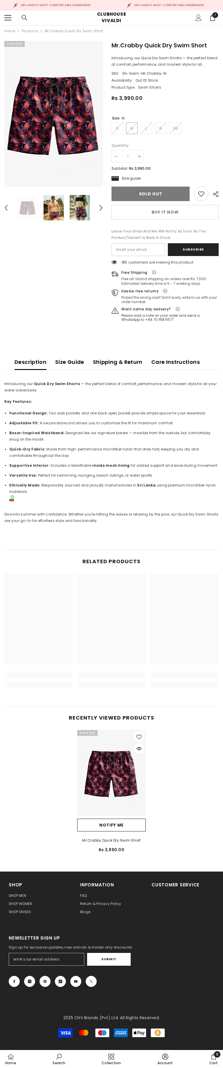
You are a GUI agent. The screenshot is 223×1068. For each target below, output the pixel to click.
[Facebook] (14, 981)
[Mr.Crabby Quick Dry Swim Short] (111, 773)
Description (30, 362)
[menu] (7, 17)
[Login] (198, 18)
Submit (108, 959)
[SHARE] (213, 194)
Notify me (111, 825)
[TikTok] (60, 981)
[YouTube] (75, 981)
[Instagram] (29, 981)
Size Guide (69, 362)
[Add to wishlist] (139, 736)
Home (9, 30)
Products (30, 30)
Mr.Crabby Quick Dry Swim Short (111, 840)
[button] (6, 207)
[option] (53, 114)
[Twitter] (91, 981)
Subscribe (193, 249)
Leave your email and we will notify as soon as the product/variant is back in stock (159, 234)
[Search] (24, 17)
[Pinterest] (45, 981)
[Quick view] (139, 748)
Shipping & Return (118, 362)
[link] (201, 194)
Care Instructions (175, 362)
